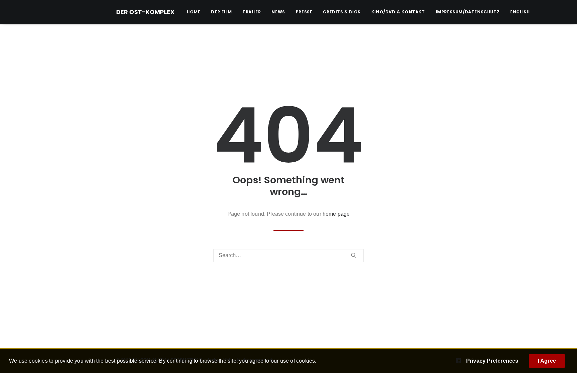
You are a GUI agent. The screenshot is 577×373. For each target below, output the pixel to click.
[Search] (288, 255)
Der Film (221, 12)
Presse (304, 12)
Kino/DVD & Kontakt (398, 12)
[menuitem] (196, 12)
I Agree (547, 361)
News (278, 12)
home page (336, 214)
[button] (354, 255)
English (520, 12)
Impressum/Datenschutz (468, 12)
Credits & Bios (341, 12)
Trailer (251, 12)
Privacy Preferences (492, 361)
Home (193, 12)
